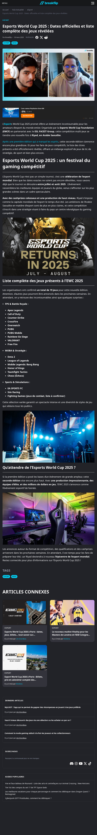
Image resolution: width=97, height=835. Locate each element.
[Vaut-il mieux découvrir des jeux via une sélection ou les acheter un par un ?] (48, 723)
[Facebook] (37, 37)
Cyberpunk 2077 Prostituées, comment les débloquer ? (28, 798)
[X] (41, 37)
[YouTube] (81, 763)
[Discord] (72, 763)
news (14, 43)
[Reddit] (46, 37)
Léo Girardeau (21, 639)
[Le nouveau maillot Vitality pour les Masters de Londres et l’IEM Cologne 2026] (72, 621)
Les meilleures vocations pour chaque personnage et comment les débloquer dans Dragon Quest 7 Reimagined (47, 792)
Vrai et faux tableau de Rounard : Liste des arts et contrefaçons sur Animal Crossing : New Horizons (47, 783)
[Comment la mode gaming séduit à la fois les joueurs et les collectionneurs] (48, 736)
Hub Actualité (18, 10)
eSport (30, 10)
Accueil (6, 10)
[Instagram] (76, 763)
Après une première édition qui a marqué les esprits (30, 141)
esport (6, 43)
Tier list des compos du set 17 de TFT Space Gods (26, 787)
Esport (7, 123)
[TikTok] (90, 763)
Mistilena (67, 639)
